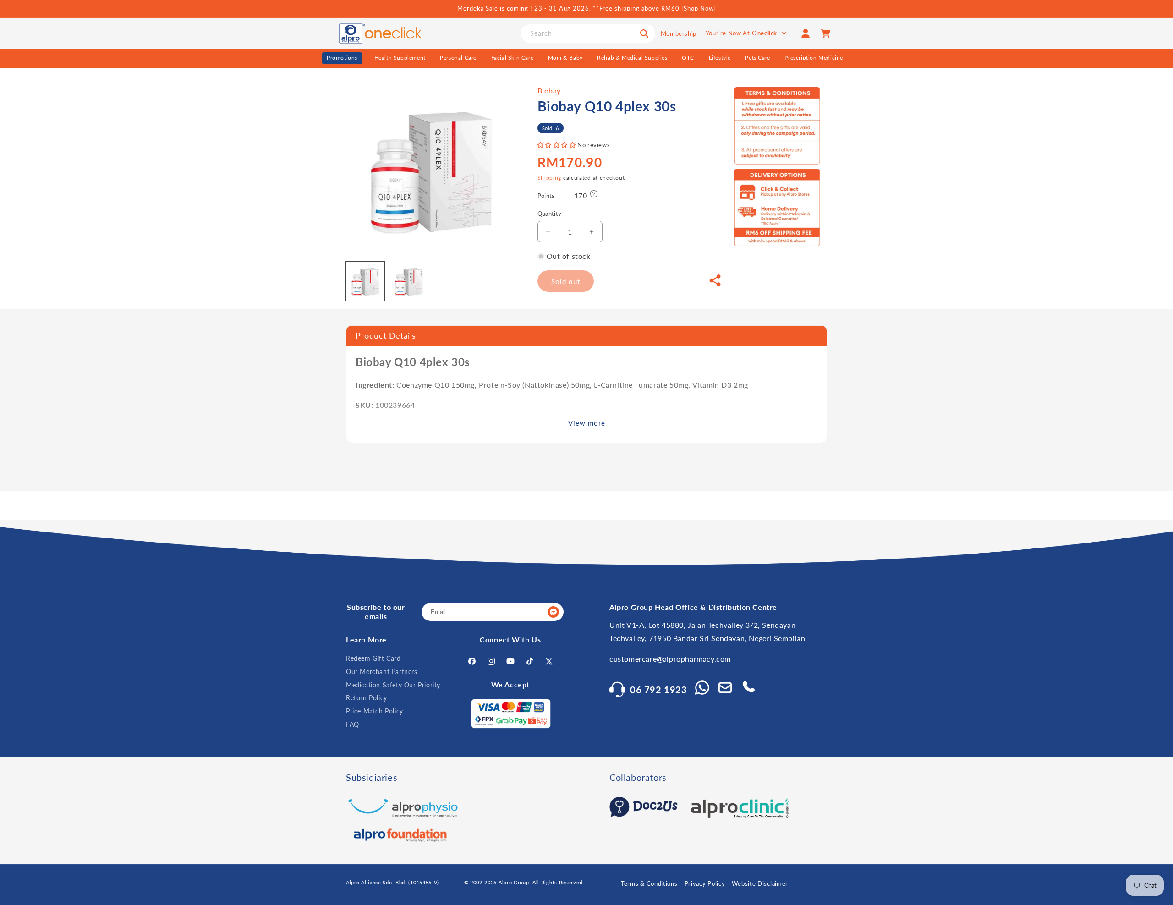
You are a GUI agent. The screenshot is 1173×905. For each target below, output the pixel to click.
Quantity (549, 213)
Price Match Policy (374, 711)
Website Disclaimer (760, 883)
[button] (557, 144)
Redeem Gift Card (373, 658)
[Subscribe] (553, 612)
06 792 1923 (658, 689)
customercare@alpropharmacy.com (670, 658)
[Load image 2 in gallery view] (408, 281)
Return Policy (366, 698)
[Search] (644, 33)
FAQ (352, 724)
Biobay (549, 90)
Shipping (549, 177)
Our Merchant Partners (381, 671)
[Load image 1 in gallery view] (365, 281)
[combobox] (588, 33)
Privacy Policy (705, 883)
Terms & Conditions (649, 883)
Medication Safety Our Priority (393, 685)
